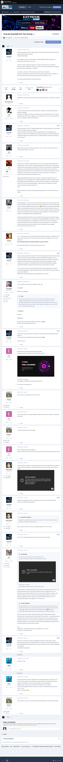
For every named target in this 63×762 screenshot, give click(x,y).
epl (9, 355)
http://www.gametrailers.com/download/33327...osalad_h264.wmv (32, 241)
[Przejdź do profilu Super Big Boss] (43, 90)
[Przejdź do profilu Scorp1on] (9, 236)
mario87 (9, 207)
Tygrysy (8, 294)
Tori (9, 167)
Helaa (8, 563)
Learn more (2, 2)
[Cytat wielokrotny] (18, 83)
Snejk (9, 114)
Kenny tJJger (9, 288)
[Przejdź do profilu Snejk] (9, 110)
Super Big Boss (9, 469)
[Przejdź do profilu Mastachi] (40, 90)
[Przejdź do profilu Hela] (9, 552)
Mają (7, 296)
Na (7, 300)
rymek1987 (10, 37)
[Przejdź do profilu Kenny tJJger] (9, 284)
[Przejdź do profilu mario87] (9, 202)
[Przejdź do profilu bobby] (9, 661)
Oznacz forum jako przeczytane (47, 746)
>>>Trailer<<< (20, 311)
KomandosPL (8, 477)
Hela (9, 557)
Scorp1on (9, 240)
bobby (9, 665)
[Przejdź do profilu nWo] (9, 147)
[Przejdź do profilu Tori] (9, 163)
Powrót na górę (58, 746)
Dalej (8, 46)
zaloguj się (39, 723)
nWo (9, 152)
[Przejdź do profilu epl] (46, 90)
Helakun (7, 565)
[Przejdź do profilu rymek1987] (4, 37)
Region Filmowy (24, 37)
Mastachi (9, 399)
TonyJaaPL (9, 475)
